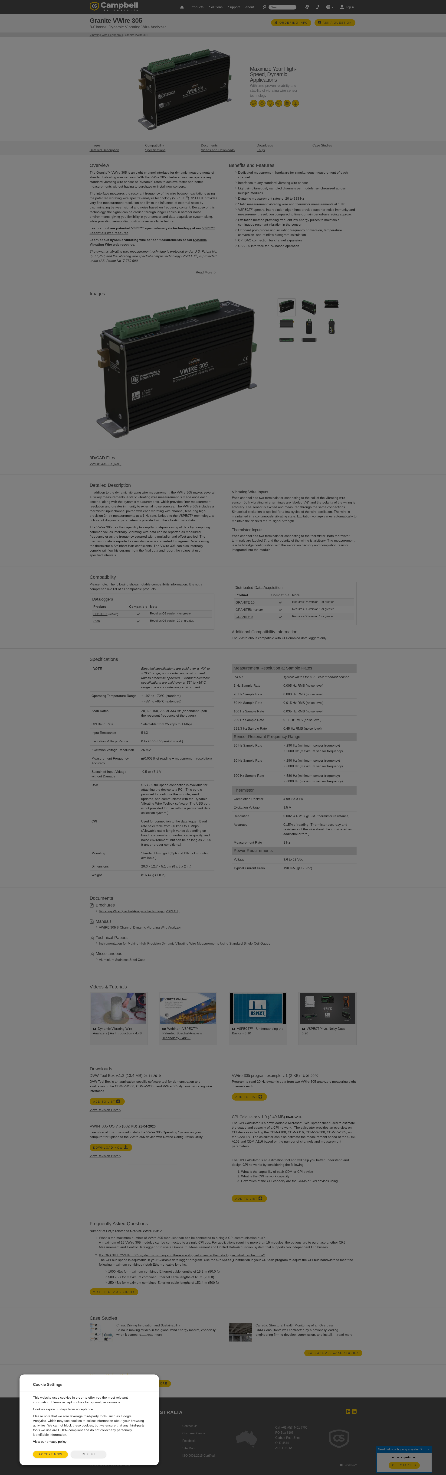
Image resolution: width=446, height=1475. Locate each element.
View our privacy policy (49, 1441)
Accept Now (50, 1454)
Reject (88, 1454)
